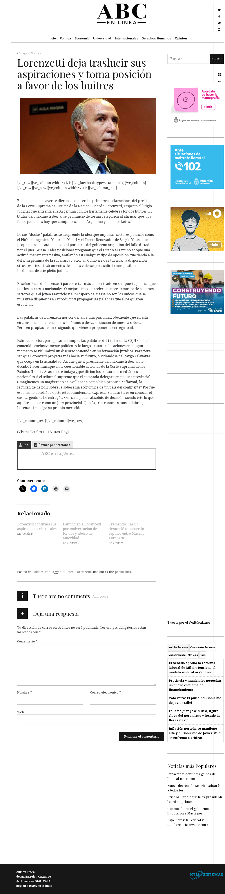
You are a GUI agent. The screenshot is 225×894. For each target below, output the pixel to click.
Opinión (181, 38)
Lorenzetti (83, 572)
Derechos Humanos (156, 38)
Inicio (52, 38)
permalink (123, 572)
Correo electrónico (105, 692)
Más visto (193, 655)
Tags (202, 655)
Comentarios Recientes (202, 647)
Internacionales (126, 38)
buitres (68, 572)
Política (65, 38)
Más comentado (177, 655)
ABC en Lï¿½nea (58, 453)
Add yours (100, 596)
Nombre (24, 692)
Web (20, 712)
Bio (25, 445)
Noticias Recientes (178, 647)
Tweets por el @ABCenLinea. (189, 622)
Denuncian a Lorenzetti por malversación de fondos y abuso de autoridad (82, 531)
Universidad (102, 38)
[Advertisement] (195, 506)
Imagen (24, 53)
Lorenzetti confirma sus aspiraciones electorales (36, 526)
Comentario (27, 641)
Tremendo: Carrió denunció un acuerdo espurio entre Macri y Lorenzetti (126, 531)
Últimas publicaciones (54, 445)
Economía (81, 38)
